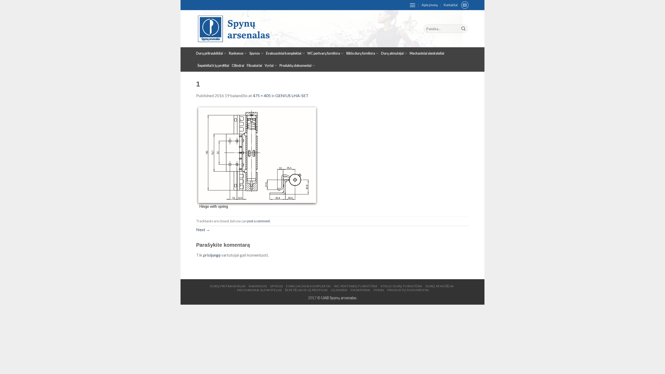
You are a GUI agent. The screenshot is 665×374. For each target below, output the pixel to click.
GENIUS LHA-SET (292, 95)
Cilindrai (238, 65)
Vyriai (269, 65)
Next (203, 229)
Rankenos (236, 53)
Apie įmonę (430, 5)
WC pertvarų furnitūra (323, 53)
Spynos (254, 53)
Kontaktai (451, 5)
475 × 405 (262, 95)
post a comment (258, 221)
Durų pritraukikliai (209, 53)
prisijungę (212, 254)
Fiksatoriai (254, 65)
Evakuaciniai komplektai (283, 53)
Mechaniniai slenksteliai (427, 53)
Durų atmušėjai (392, 53)
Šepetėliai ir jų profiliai (213, 65)
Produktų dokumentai (295, 65)
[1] (258, 157)
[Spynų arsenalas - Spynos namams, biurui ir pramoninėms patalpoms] (287, 28)
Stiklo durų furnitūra (360, 53)
